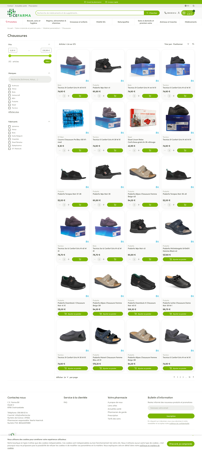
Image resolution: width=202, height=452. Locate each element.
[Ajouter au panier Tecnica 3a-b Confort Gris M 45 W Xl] (80, 259)
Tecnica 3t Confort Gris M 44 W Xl (142, 87)
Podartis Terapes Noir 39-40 (175, 193)
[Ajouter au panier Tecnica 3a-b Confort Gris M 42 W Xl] (115, 259)
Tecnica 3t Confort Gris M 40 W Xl (72, 87)
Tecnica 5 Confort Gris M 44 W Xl (177, 357)
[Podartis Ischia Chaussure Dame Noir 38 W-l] (177, 281)
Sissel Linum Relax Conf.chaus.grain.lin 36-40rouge (141, 140)
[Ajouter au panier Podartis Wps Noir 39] (115, 205)
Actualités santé (21, 6)
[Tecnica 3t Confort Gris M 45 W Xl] (177, 117)
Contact (10, 6)
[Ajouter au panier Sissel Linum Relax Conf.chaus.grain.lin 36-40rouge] (150, 150)
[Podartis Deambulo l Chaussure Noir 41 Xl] (72, 281)
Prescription (33, 6)
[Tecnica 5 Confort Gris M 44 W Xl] (177, 335)
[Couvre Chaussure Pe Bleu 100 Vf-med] (72, 117)
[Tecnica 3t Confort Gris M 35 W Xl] (72, 335)
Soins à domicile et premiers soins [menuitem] (147, 21)
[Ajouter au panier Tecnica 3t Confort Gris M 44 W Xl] (150, 96)
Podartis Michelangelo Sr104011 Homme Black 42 (176, 249)
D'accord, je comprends (180, 443)
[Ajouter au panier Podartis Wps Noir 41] (115, 96)
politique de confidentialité (179, 423)
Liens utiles (112, 405)
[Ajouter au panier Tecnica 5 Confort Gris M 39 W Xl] (115, 150)
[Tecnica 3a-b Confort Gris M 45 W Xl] (72, 226)
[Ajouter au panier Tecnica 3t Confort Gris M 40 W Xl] (80, 96)
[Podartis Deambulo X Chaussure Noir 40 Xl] (142, 281)
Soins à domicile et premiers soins (28, 28)
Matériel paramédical (51, 28)
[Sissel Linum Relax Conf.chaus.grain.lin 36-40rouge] (142, 117)
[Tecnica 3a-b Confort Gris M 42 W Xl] (107, 226)
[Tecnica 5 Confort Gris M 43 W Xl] (177, 65)
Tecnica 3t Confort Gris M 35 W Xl (72, 357)
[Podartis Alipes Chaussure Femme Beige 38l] (142, 335)
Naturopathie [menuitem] (126, 22)
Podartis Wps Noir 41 (101, 87)
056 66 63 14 (22, 412)
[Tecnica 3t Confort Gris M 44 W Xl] (142, 65)
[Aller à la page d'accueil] (19, 12)
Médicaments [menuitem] (193, 22)
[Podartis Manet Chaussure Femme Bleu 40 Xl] (107, 335)
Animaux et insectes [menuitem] (169, 22)
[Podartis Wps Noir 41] (107, 65)
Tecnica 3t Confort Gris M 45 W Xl (177, 139)
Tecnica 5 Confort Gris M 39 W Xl (106, 139)
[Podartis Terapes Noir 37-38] (72, 172)
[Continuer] (193, 377)
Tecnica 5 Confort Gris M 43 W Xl (176, 87)
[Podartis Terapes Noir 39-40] (177, 172)
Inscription (171, 416)
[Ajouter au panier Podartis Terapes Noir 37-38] (80, 205)
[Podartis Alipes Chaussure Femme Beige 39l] (107, 281)
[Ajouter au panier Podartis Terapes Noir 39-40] (185, 205)
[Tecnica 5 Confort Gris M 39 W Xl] (107, 117)
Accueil (10, 28)
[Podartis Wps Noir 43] (142, 226)
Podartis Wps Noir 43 (136, 248)
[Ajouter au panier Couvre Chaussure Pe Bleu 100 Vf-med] (80, 150)
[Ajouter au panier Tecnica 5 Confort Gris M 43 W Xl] (185, 96)
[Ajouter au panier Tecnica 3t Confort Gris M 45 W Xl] (185, 150)
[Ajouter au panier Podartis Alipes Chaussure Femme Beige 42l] (150, 205)
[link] (174, 377)
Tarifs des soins (114, 418)
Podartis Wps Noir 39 (101, 193)
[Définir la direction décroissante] (193, 44)
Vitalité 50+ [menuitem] (104, 22)
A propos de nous (115, 402)
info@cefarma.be (22, 415)
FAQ (65, 402)
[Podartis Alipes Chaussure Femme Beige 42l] (142, 172)
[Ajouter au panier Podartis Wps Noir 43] (150, 259)
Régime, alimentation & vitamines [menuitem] (56, 21)
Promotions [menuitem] (12, 22)
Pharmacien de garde (117, 412)
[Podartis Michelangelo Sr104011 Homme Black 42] (177, 226)
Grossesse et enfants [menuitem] (80, 22)
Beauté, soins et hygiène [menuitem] (36, 21)
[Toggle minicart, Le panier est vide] (184, 13)
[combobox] (90, 13)
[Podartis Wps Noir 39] (107, 172)
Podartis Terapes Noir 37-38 (69, 193)
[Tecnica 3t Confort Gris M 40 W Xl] (72, 65)
